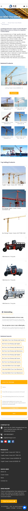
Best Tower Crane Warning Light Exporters (11, 362)
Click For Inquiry (8, 501)
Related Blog (8, 312)
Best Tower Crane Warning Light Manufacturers (12, 351)
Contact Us (4, 481)
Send (14, 413)
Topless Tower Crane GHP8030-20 (11, 458)
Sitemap (13, 508)
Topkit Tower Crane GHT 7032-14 (10, 452)
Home (3, 22)
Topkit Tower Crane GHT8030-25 (10, 461)
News (2, 478)
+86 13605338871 (9, 434)
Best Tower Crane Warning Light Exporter (11, 358)
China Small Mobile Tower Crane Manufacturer (12, 369)
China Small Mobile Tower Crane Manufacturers (12, 372)
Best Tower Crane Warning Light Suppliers (11, 354)
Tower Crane (4, 475)
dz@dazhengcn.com (10, 438)
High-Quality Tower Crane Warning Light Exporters (13, 340)
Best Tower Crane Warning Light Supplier (11, 343)
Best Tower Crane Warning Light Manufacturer (12, 347)
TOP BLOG (19, 508)
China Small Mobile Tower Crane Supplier (11, 365)
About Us (3, 472)
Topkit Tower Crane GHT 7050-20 (11, 455)
